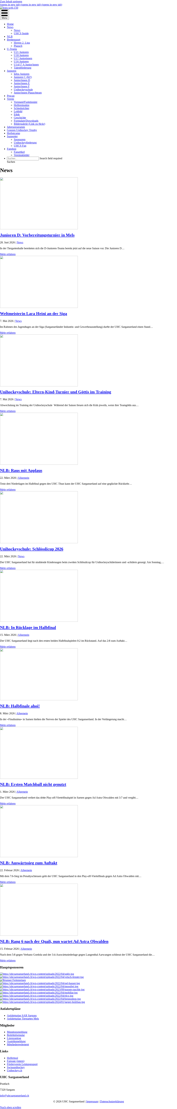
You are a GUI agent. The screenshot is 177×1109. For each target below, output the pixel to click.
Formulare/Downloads (26, 120)
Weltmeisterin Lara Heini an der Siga (33, 313)
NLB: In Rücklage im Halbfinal (28, 627)
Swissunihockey (16, 1067)
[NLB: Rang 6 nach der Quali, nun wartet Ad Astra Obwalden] (39, 885)
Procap (11, 95)
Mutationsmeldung (17, 1031)
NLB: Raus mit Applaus (21, 470)
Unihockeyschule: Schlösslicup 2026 (31, 549)
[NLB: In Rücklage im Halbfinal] (39, 571)
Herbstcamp (13, 133)
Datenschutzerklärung (112, 1101)
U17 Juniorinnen (23, 58)
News (10, 27)
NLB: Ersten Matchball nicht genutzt (33, 784)
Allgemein (23, 477)
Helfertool (12, 1057)
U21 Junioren (21, 52)
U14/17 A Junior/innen (26, 64)
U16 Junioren (21, 61)
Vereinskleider (21, 155)
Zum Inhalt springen (11, 1)
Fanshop (11, 148)
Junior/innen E (22, 83)
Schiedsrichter (21, 108)
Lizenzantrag (14, 1038)
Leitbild (18, 111)
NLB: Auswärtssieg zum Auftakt (28, 863)
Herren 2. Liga (22, 42)
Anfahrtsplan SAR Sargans (22, 1015)
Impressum (92, 1101)
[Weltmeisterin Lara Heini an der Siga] (39, 257)
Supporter (12, 136)
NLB (10, 36)
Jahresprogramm (16, 126)
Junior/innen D (22, 80)
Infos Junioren (21, 73)
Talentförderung (22, 67)
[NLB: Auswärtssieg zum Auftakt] (39, 806)
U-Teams (12, 48)
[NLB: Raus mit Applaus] (39, 414)
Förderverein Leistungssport (22, 1064)
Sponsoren (19, 139)
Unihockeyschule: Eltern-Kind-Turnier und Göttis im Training (55, 392)
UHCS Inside (21, 33)
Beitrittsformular (16, 1035)
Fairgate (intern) (15, 1061)
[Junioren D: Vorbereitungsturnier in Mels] (39, 178)
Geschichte (20, 117)
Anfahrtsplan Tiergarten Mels (23, 1018)
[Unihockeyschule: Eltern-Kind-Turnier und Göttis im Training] (39, 335)
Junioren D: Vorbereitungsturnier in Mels (37, 235)
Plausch (18, 45)
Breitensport (13, 39)
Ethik (17, 114)
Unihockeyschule (23, 89)
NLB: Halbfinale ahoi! (20, 706)
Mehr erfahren (8, 254)
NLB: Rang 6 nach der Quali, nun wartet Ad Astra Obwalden (54, 941)
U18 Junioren (21, 55)
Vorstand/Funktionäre (25, 102)
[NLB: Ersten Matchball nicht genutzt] (39, 728)
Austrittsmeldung (16, 1041)
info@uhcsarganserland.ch (14, 1095)
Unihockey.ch (14, 1070)
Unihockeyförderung (25, 142)
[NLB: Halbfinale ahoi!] (39, 649)
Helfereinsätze (21, 105)
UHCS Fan (20, 145)
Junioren (11, 70)
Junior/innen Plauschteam (28, 92)
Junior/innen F (22, 86)
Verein (10, 98)
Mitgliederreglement (18, 1044)
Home (10, 24)
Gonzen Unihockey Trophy (22, 130)
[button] (11, 161)
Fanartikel (19, 151)
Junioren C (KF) (23, 77)
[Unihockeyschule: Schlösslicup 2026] (39, 492)
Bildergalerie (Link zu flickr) (29, 123)
